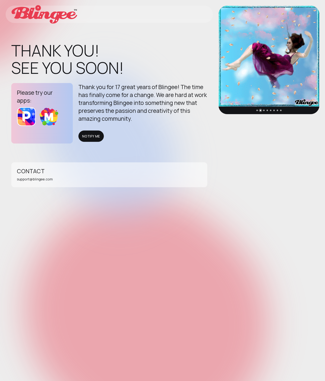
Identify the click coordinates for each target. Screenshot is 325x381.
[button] (257, 110)
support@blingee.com (35, 179)
